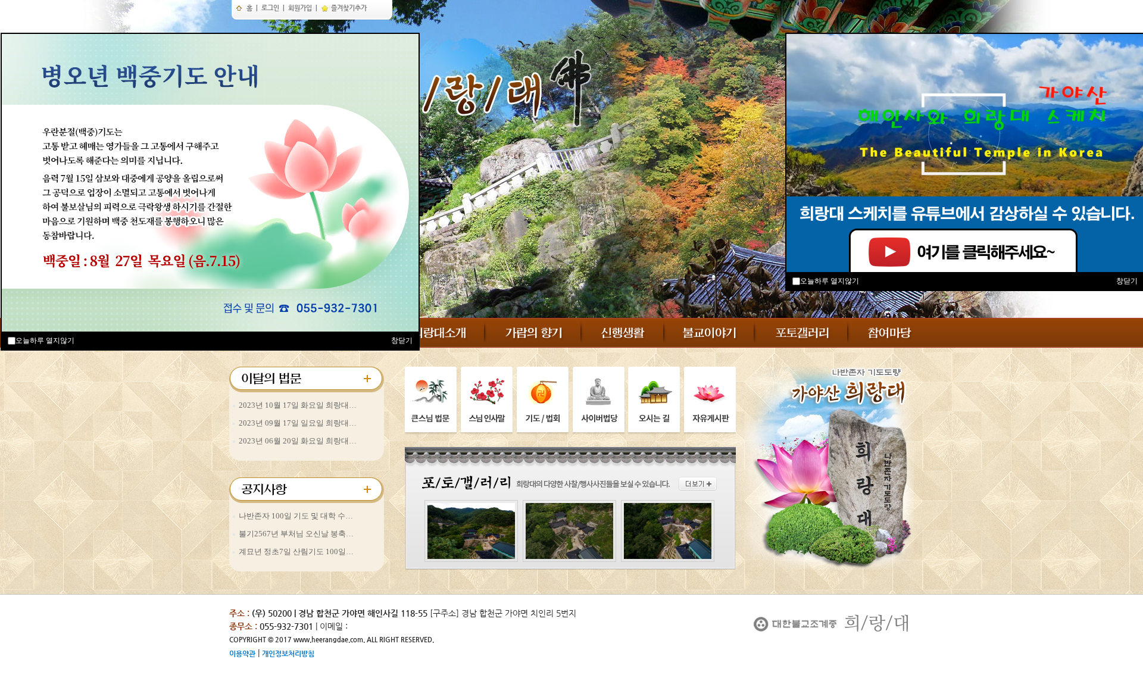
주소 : (239, 613)
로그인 (270, 8)
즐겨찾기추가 (348, 8)
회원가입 (300, 8)
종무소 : (244, 626)
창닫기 (402, 340)
